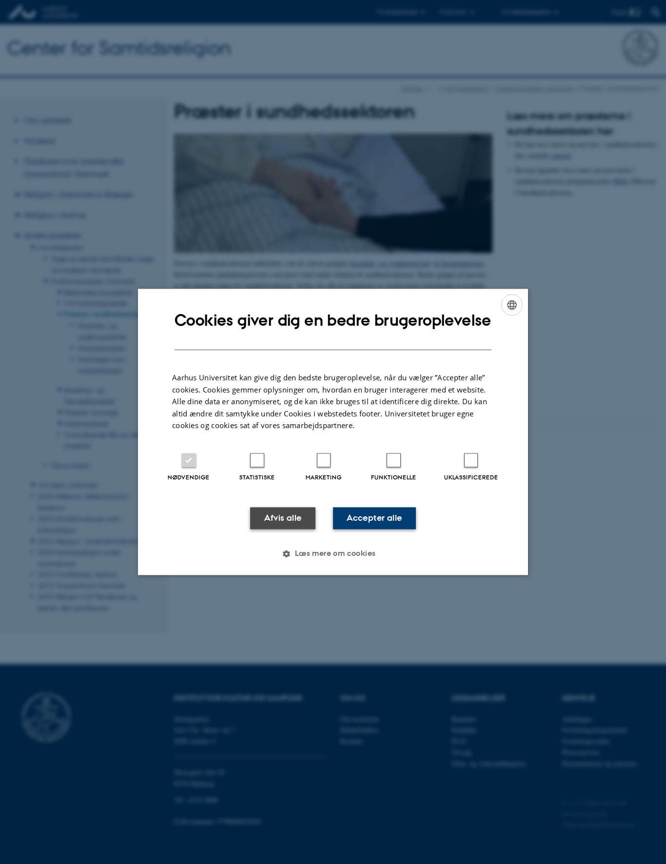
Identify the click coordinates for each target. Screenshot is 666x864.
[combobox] (512, 305)
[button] (332, 554)
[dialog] (333, 432)
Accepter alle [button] (374, 517)
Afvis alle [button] (283, 517)
